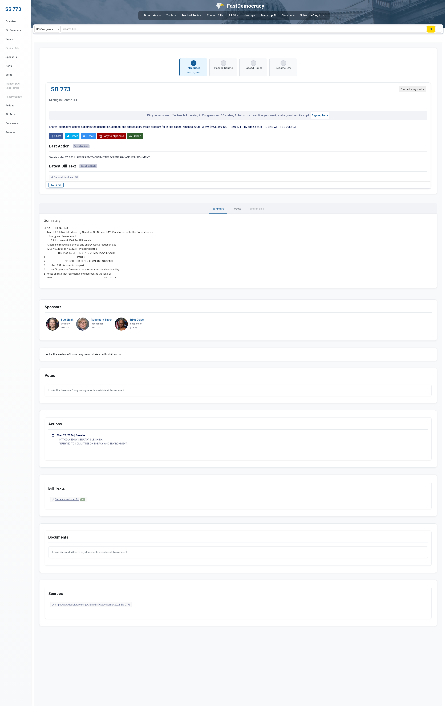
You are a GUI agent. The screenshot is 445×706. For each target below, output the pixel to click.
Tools (169, 15)
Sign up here (320, 115)
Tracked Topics (191, 15)
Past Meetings (14, 96)
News (9, 66)
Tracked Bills (215, 15)
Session (287, 15)
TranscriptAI (268, 15)
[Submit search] (431, 29)
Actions (10, 105)
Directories (151, 15)
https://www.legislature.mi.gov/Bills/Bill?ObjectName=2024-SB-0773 (92, 604)
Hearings (249, 15)
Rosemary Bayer (101, 319)
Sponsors (11, 57)
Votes (9, 74)
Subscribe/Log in (310, 15)
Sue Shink (67, 319)
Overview (11, 21)
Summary (218, 208)
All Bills (233, 15)
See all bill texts (88, 166)
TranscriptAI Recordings (13, 85)
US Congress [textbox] (44, 29)
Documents (12, 123)
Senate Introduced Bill (66, 177)
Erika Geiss (137, 319)
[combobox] (47, 29)
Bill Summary (13, 30)
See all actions (81, 146)
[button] (438, 29)
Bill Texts (11, 114)
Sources (10, 132)
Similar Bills (12, 48)
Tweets (10, 39)
